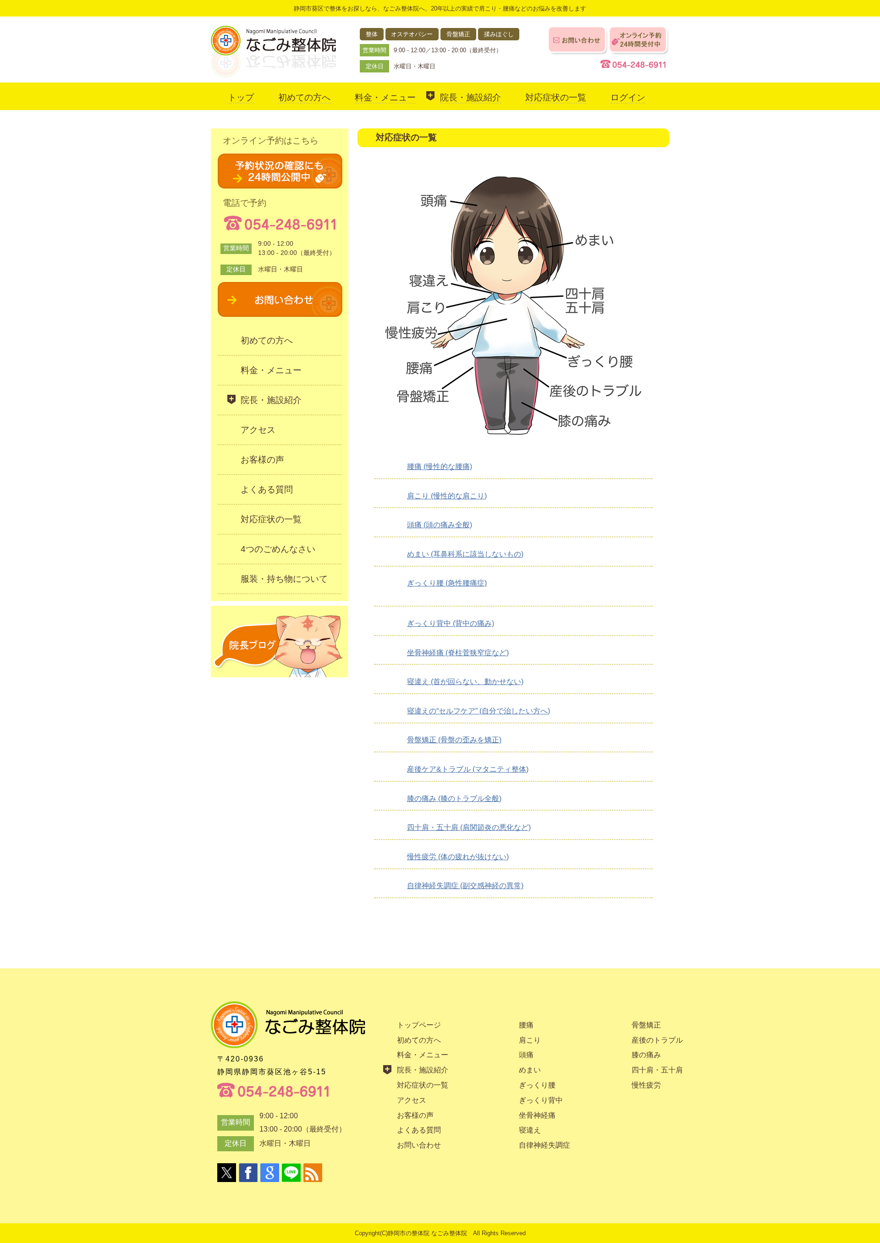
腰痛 (526, 1025)
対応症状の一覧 (555, 97)
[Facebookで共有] (248, 1172)
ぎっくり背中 (541, 1100)
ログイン (627, 97)
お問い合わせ (419, 1145)
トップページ (419, 1025)
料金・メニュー (385, 97)
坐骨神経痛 (537, 1115)
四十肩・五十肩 (657, 1070)
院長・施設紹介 (470, 97)
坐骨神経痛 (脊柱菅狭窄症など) (458, 653)
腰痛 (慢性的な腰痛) (439, 466)
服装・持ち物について (284, 579)
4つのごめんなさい (278, 549)
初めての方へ (304, 97)
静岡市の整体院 (408, 1233)
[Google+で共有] (269, 1172)
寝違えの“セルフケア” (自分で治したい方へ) (478, 711)
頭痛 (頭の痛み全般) (439, 525)
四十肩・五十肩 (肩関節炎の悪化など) (469, 827)
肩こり (530, 1040)
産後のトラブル (657, 1040)
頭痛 (526, 1055)
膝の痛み (646, 1055)
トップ (241, 97)
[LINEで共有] (291, 1172)
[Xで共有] (226, 1172)
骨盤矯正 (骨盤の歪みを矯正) (454, 740)
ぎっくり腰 (537, 1085)
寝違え (530, 1130)
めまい (530, 1070)
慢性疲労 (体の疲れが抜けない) (458, 857)
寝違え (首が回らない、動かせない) (465, 681)
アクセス (258, 430)
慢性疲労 (646, 1085)
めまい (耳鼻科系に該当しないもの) (465, 554)
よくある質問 (267, 489)
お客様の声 (262, 459)
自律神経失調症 (544, 1145)
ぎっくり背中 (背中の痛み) (450, 623)
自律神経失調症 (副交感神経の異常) (465, 885)
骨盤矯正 (646, 1025)
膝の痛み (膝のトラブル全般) (454, 798)
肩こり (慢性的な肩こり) (447, 496)
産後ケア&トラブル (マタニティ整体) (467, 769)
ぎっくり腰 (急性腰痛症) (447, 583)
